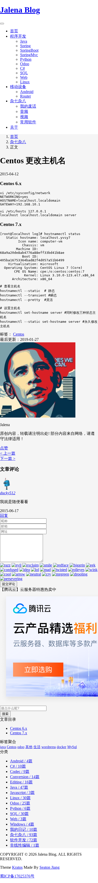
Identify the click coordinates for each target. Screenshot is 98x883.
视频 (24, 117)
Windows (22, 824)
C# (22, 68)
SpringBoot (29, 50)
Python (25, 59)
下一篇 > (7, 458)
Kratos (17, 867)
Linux (25, 82)
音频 (24, 111)
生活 (36, 747)
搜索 (5, 714)
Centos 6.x (18, 728)
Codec (19, 771)
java (3, 747)
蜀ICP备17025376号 (17, 876)
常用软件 (28, 122)
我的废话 (28, 106)
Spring (25, 46)
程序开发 (18, 36)
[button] (4, 448)
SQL (24, 73)
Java (23, 41)
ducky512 (7, 493)
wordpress (48, 747)
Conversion (24, 777)
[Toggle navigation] (2, 23)
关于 (14, 127)
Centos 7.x (18, 733)
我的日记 (23, 829)
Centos (18, 334)
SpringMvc (29, 55)
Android (26, 92)
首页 (14, 31)
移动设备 (18, 87)
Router (25, 96)
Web (23, 77)
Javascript (22, 792)
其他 (28, 747)
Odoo (24, 64)
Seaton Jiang (49, 867)
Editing (21, 782)
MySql (72, 747)
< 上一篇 (7, 453)
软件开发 (23, 840)
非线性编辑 (24, 845)
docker (61, 747)
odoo (20, 747)
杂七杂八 (18, 101)
